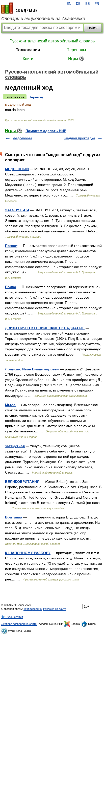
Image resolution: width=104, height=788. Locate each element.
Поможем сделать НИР (45, 131)
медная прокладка (79, 138)
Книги (28, 58)
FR (97, 4)
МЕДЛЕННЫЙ (17, 169)
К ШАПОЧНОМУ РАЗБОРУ (27, 553)
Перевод (36, 97)
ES (87, 4)
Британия (13, 517)
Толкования (28, 50)
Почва (10, 287)
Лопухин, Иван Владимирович (32, 369)
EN (69, 4)
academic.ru (19, 8)
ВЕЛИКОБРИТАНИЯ (22, 482)
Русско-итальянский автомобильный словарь (52, 41)
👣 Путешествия (12, 616)
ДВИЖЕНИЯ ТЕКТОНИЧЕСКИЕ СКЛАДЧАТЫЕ (45, 328)
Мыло (10, 405)
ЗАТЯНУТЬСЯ (17, 210)
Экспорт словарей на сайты (19, 623)
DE (78, 4)
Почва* (11, 246)
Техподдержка (32, 608)
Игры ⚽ (76, 58)
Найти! (92, 28)
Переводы (76, 50)
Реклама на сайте (54, 608)
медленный (22, 138)
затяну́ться (15, 446)
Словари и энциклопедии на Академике (43, 18)
